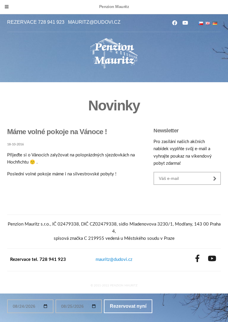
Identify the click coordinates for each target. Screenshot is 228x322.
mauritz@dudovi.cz (94, 22)
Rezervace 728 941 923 (35, 22)
